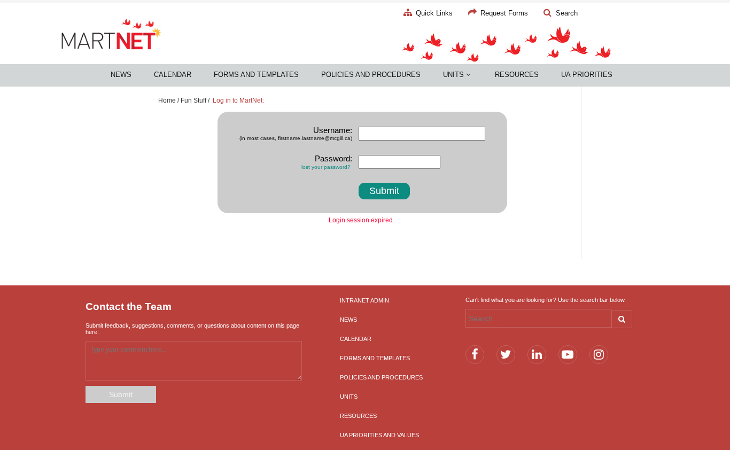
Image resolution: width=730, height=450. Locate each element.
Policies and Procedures (371, 75)
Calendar (172, 75)
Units (454, 75)
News (121, 75)
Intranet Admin (364, 300)
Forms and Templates (256, 75)
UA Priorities (586, 75)
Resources (517, 75)
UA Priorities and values (379, 435)
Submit (121, 394)
